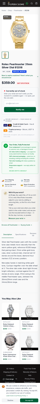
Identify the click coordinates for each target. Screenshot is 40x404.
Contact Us (10, 375)
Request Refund (30, 382)
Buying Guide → (26, 225)
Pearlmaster (18, 10)
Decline (10, 400)
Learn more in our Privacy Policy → (17, 395)
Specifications (20, 234)
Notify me (20, 110)
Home (4, 10)
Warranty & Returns (29, 372)
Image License (10, 382)
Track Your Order (30, 368)
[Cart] (36, 3)
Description (7, 234)
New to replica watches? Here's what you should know (20, 76)
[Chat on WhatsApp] (27, 3)
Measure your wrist (17, 218)
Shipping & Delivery (10, 372)
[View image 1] (5, 55)
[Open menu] (4, 3)
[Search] (32, 3)
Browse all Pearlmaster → (11, 225)
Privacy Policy (30, 379)
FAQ (29, 375)
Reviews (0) (33, 234)
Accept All (29, 400)
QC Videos (10, 368)
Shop (10, 10)
